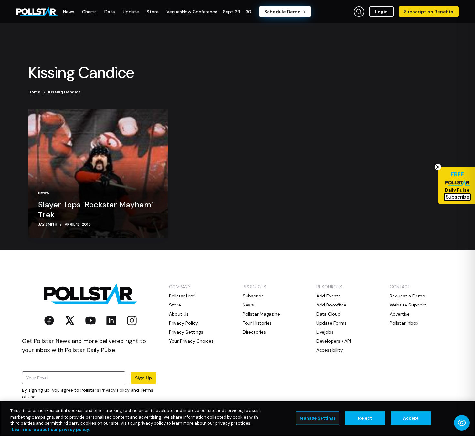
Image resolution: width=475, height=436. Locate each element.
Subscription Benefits (428, 12)
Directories (254, 332)
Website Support (408, 305)
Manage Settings (318, 418)
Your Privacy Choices (191, 341)
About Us (179, 314)
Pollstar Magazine (261, 314)
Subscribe (253, 296)
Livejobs (324, 332)
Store (175, 305)
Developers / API (333, 341)
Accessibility (329, 350)
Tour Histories (257, 323)
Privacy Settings (186, 332)
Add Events (328, 296)
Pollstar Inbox (404, 323)
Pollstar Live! (182, 296)
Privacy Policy (115, 390)
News (43, 192)
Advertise (400, 314)
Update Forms (331, 323)
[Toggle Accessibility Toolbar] (461, 422)
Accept (411, 418)
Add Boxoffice (331, 305)
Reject (365, 418)
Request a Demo (407, 296)
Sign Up (143, 378)
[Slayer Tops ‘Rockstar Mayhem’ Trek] (98, 173)
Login (381, 12)
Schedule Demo (282, 12)
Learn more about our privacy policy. (51, 429)
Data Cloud (328, 314)
